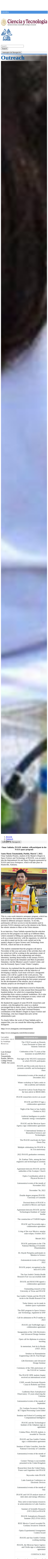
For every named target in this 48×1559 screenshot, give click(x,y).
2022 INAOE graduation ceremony (31, 1154)
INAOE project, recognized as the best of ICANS (32, 1268)
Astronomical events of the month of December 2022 (31, 1076)
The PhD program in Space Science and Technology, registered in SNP (31, 1311)
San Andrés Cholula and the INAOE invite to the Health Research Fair (31, 1297)
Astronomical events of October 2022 (33, 1261)
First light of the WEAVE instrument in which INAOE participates (31, 1060)
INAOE (9, 837)
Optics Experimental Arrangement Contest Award (32, 1532)
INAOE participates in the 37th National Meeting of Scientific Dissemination (33, 1245)
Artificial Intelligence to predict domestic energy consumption (33, 1117)
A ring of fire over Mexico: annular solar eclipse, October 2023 (31, 1232)
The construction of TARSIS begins (31, 1219)
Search (4, 49)
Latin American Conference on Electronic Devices (33, 1481)
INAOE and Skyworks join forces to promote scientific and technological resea (31, 1068)
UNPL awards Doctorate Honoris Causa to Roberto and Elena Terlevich (32, 1384)
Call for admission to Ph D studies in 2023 (31, 1319)
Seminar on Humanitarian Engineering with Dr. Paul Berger (32, 1355)
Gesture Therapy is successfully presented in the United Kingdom (32, 1462)
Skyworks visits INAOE (35, 1475)
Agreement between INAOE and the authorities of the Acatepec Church (31, 1170)
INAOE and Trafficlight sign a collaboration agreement (33, 1326)
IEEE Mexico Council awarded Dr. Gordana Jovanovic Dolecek (31, 1524)
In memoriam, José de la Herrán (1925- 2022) (33, 1347)
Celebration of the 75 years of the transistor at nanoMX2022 (32, 1053)
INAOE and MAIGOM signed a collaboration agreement (32, 1283)
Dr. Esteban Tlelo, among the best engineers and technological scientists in (30, 1161)
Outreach (9, 839)
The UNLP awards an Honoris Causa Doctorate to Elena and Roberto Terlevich (33, 1044)
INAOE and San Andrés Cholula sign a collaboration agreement (32, 1440)
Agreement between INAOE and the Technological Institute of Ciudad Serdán (31, 1212)
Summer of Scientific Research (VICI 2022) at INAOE (33, 1510)
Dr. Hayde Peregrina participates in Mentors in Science (31, 1254)
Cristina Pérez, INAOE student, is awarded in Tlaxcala (32, 1433)
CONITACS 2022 (38, 1554)
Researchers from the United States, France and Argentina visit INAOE (31, 1469)
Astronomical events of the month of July (31, 1488)
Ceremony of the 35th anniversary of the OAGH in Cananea (31, 1369)
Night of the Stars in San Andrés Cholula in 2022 (32, 1110)
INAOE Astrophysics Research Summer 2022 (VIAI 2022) (33, 1517)
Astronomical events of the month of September (31, 1402)
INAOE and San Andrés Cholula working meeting (32, 1539)
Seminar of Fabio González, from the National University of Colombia (31, 1447)
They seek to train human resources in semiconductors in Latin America (31, 1503)
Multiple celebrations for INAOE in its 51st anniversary (31, 1148)
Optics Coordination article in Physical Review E (34, 1177)
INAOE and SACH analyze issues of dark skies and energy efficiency (30, 1496)
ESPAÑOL (5, 12)
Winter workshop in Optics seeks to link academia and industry (31, 1084)
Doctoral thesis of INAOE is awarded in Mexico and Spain (33, 1204)
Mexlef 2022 (40, 1238)
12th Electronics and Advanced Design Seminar (33, 1362)
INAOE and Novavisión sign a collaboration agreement (33, 1225)
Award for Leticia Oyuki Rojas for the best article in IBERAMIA (32, 1091)
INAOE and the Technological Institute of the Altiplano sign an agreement (33, 1425)
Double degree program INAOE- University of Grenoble (32, 1196)
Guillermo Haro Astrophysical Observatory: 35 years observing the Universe (31, 1394)
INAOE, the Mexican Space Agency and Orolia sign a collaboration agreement (31, 1547)
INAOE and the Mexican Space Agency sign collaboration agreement (30, 1124)
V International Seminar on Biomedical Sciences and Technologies (34, 1133)
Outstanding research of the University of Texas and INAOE (32, 1290)
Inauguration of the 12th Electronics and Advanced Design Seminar (31, 1333)
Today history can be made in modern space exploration (34, 1304)
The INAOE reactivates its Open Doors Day (32, 1141)
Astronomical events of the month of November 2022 (31, 1184)
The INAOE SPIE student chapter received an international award (32, 1376)
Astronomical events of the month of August (31, 1455)
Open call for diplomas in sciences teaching (32, 1340)
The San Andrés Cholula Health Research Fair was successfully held (31, 1275)
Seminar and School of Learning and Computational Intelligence (31, 1416)
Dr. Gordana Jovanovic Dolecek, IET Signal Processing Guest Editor (31, 1409)
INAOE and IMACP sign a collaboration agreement (34, 1103)
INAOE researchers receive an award (30, 1097)
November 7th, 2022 (37, 1190)
